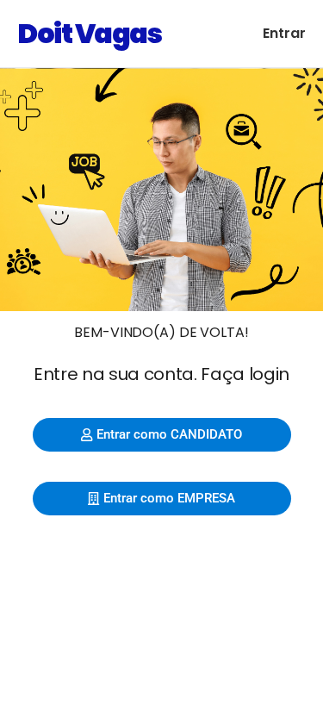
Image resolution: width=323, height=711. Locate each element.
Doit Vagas (89, 33)
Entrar (284, 33)
